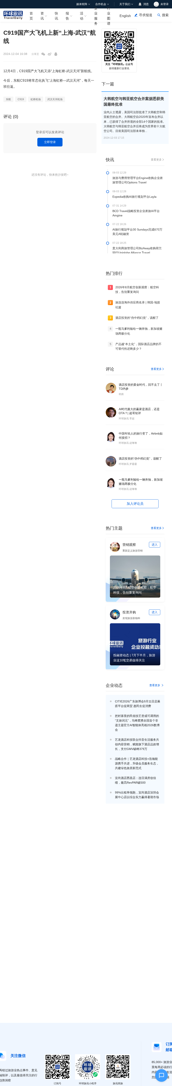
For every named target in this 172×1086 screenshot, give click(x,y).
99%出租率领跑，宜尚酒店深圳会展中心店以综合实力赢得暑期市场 (137, 795)
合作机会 (100, 4)
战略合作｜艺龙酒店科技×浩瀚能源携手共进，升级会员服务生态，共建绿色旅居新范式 (137, 763)
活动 (81, 16)
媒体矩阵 (81, 4)
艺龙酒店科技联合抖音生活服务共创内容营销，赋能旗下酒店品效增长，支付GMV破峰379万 (137, 744)
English (125, 16)
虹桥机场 (36, 99)
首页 (31, 16)
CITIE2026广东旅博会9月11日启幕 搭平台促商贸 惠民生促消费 (137, 704)
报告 (67, 16)
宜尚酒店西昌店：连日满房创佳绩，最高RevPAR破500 (135, 780)
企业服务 (96, 15)
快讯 (56, 16)
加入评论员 (135, 503)
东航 (8, 99)
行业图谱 (108, 15)
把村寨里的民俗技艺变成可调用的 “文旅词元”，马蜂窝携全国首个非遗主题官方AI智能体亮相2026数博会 (137, 722)
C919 (21, 99)
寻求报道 (145, 15)
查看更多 (156, 159)
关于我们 (124, 4)
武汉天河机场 (55, 99)
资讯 (42, 16)
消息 (146, 4)
